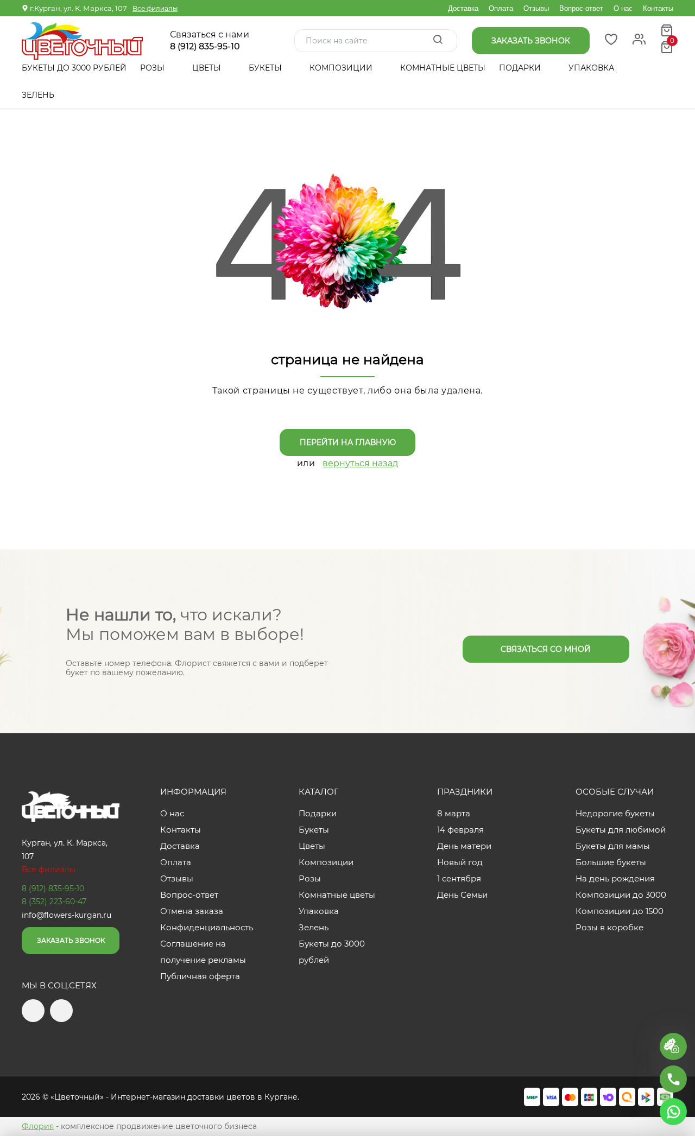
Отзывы (536, 8)
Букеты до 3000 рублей (74, 68)
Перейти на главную (348, 442)
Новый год (460, 862)
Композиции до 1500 (620, 911)
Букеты (266, 68)
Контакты (658, 8)
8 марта (453, 813)
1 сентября (459, 878)
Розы (153, 68)
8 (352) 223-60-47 (54, 901)
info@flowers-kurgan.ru (66, 915)
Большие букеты (611, 862)
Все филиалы (155, 8)
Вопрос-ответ (581, 8)
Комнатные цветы (442, 68)
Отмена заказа (191, 911)
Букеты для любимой (621, 829)
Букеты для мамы (613, 846)
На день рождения (615, 878)
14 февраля (460, 829)
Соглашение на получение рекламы (203, 951)
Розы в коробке (609, 927)
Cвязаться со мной (546, 649)
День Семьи (462, 895)
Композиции (342, 68)
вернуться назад (360, 463)
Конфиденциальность (206, 927)
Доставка (463, 8)
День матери (464, 846)
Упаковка (591, 68)
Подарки (521, 68)
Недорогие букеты (615, 813)
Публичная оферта (200, 976)
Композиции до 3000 (621, 895)
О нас (623, 8)
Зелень (38, 95)
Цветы (207, 68)
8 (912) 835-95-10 (205, 46)
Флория (38, 1126)
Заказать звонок (71, 940)
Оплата (501, 8)
